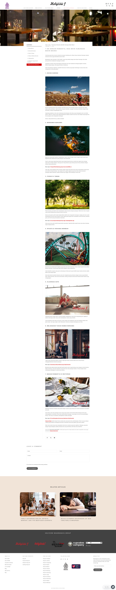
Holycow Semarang (47, 572)
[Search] (109, 5)
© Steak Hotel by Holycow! (58, 588)
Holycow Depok (46, 564)
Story (49, 44)
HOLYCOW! (7, 558)
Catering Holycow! (26, 564)
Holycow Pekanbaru (47, 578)
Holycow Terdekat (46, 558)
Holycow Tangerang (47, 562)
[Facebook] (108, 3)
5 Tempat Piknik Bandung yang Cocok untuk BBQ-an (61, 166)
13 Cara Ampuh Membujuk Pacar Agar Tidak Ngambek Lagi (62, 220)
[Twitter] (110, 3)
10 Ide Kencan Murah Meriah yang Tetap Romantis (60, 364)
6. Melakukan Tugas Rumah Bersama (32, 61)
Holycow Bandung (46, 570)
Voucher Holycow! (26, 560)
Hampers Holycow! (26, 562)
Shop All (24, 558)
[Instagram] (106, 3)
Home (46, 44)
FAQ (5, 572)
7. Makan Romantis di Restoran (33, 64)
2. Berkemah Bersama (31, 50)
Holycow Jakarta (46, 560)
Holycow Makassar (46, 582)
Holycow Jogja (46, 574)
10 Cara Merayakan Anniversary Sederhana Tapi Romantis (62, 418)
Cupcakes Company (9, 562)
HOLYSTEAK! (7, 560)
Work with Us (7, 570)
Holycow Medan (46, 580)
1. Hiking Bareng (30, 48)
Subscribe (98, 569)
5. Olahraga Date (30, 58)
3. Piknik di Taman (30, 53)
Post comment (32, 468)
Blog (6, 568)
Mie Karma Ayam (8, 564)
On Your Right (7, 566)
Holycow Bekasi (46, 566)
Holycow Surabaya (46, 576)
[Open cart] (112, 5)
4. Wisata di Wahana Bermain (32, 55)
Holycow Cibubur (46, 568)
